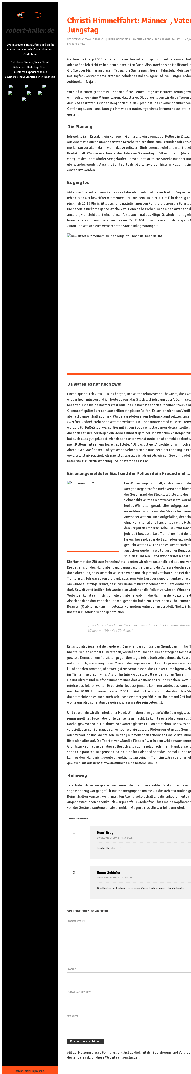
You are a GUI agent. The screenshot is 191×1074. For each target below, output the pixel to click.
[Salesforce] (17, 93)
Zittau (82, 44)
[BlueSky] (45, 93)
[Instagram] (33, 87)
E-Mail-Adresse (79, 992)
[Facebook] (29, 100)
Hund (184, 39)
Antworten (127, 837)
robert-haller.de (30, 30)
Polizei (72, 44)
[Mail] (47, 87)
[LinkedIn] (16, 87)
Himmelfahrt (171, 39)
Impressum (38, 1071)
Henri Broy (105, 833)
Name (71, 969)
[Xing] (32, 93)
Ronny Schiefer (108, 872)
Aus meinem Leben (141, 39)
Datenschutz (22, 1071)
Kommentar (76, 921)
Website (72, 1016)
